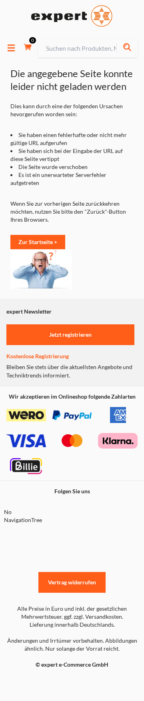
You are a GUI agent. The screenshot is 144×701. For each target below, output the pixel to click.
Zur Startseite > (37, 241)
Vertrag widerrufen (72, 582)
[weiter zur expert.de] (38, 681)
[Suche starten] (127, 48)
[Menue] (11, 48)
